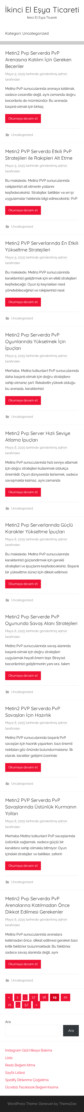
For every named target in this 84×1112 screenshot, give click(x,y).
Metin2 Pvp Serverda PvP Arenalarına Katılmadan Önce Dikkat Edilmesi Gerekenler (37, 905)
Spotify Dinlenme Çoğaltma (27, 1080)
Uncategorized (22, 135)
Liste (8, 1058)
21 (9, 1005)
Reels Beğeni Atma (20, 1065)
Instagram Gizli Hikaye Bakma (28, 1050)
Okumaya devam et (23, 118)
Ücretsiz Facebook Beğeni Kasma (31, 1087)
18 (44, 997)
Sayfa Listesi (15, 1073)
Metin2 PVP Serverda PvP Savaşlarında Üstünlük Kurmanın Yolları (40, 806)
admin (62, 74)
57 (26, 1005)
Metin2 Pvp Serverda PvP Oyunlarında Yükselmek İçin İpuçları (35, 341)
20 (65, 997)
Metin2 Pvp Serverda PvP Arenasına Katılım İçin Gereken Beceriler (38, 59)
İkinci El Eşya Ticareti (42, 9)
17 (33, 997)
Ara (8, 1022)
